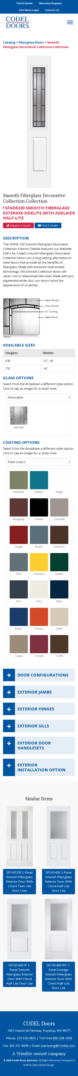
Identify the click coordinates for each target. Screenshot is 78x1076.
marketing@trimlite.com (58, 1046)
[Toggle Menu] (70, 22)
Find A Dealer (24, 3)
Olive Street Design (43, 1065)
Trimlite (24, 1053)
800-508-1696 (62, 1038)
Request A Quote (20, 225)
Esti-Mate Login (29, 10)
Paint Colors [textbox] (16, 462)
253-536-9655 (26, 1038)
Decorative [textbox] (15, 397)
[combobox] (39, 397)
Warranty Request (50, 3)
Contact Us (52, 10)
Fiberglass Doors (31, 42)
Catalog (9, 42)
